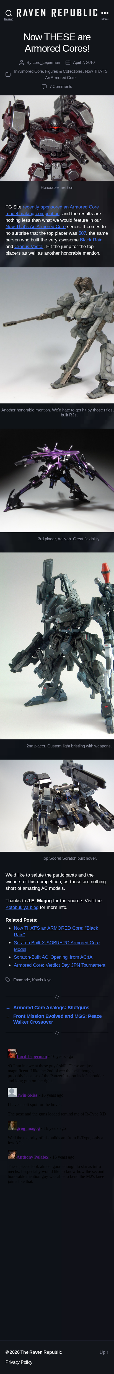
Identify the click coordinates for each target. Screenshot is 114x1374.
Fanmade (21, 979)
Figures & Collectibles (64, 71)
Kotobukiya (41, 979)
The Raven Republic (41, 1352)
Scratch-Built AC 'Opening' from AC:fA (53, 957)
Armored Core (30, 71)
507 (82, 233)
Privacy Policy (19, 1362)
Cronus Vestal (28, 246)
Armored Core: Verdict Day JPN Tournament (59, 965)
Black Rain (91, 240)
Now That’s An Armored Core (36, 226)
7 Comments (61, 86)
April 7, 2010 (84, 62)
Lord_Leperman (46, 62)
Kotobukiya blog (22, 907)
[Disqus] (57, 1116)
